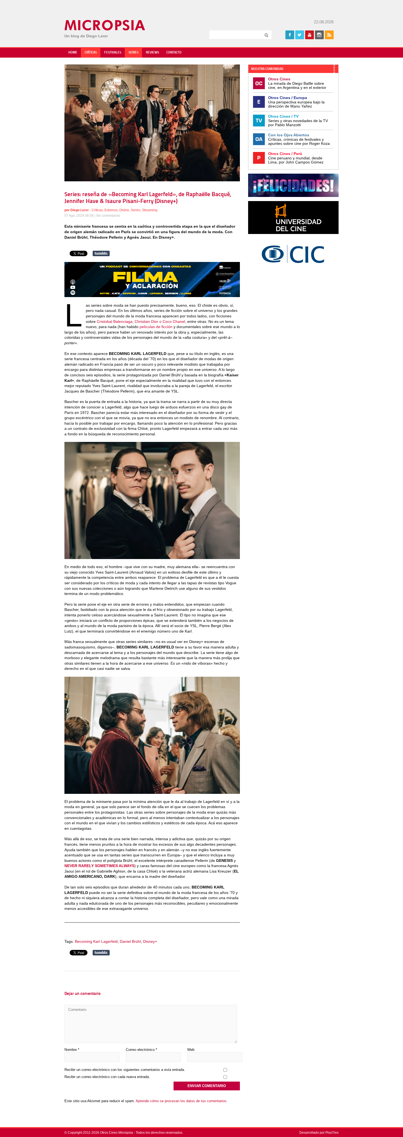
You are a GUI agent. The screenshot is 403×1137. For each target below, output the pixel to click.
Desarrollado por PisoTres (319, 1133)
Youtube (309, 34)
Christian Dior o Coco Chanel (160, 321)
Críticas (91, 52)
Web (190, 1050)
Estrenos (111, 210)
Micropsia (105, 25)
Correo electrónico (141, 1050)
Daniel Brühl (130, 941)
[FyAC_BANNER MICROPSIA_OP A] (152, 296)
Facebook (289, 34)
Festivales (112, 52)
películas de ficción (156, 327)
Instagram (319, 34)
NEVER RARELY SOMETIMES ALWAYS (99, 866)
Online (124, 210)
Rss (329, 34)
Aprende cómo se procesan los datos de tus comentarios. (182, 1101)
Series (133, 52)
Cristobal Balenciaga (114, 321)
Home (72, 52)
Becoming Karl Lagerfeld (96, 941)
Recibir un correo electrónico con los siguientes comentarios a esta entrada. (124, 1070)
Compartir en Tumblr (101, 253)
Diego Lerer (79, 210)
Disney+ (150, 941)
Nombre (71, 1050)
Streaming (149, 210)
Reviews (152, 52)
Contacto (173, 52)
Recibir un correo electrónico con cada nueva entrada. (107, 1077)
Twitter (299, 34)
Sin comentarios (108, 216)
